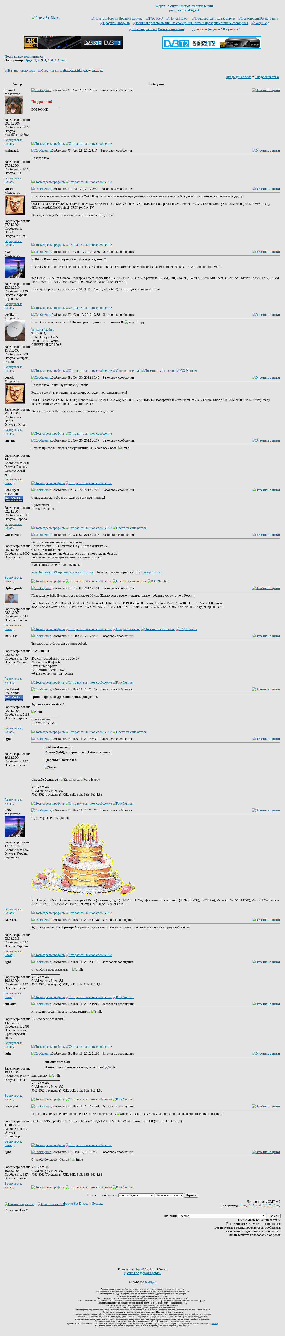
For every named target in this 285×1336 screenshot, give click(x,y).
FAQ (159, 18)
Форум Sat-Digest (75, 70)
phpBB (139, 1269)
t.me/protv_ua (151, 572)
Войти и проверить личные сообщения (220, 23)
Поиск (183, 18)
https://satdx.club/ (42, 329)
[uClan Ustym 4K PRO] (73, 48)
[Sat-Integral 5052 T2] (211, 48)
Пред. (28, 60)
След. (62, 60)
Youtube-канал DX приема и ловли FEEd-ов (62, 572)
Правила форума (130, 18)
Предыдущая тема (238, 77)
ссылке (215, 1323)
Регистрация (269, 18)
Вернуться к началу (13, 141)
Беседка (97, 70)
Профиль (123, 23)
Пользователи (225, 18)
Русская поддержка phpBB (142, 1273)
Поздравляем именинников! (25, 56)
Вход (265, 23)
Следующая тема (267, 77)
